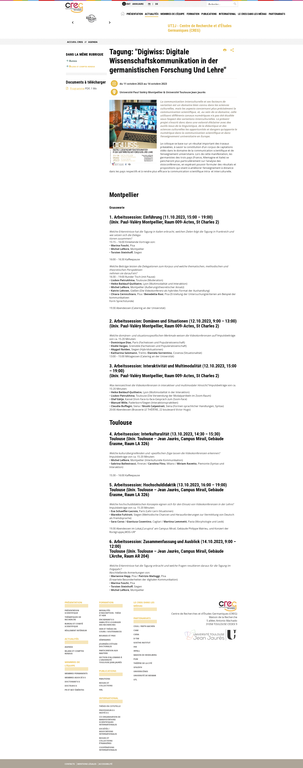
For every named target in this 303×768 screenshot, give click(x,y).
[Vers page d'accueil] (74, 7)
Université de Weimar (145, 675)
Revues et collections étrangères (106, 741)
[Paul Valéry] (91, 18)
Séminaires (105, 639)
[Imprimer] (224, 50)
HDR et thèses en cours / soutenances (110, 630)
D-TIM (136, 638)
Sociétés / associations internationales (108, 731)
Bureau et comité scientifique (74, 625)
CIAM (136, 630)
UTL (135, 679)
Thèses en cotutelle (110, 706)
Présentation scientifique (72, 611)
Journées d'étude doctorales (108, 645)
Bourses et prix (107, 635)
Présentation (135, 13)
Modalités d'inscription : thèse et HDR (110, 613)
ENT (128, 4)
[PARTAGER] (232, 50)
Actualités (151, 13)
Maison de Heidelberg (145, 655)
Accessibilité (105, 764)
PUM (136, 659)
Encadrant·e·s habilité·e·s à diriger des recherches (110, 622)
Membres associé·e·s (75, 677)
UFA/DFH (138, 667)
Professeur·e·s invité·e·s (107, 711)
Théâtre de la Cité (143, 663)
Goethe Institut (142, 642)
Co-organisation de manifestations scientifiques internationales (109, 721)
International (227, 13)
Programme (77, 88)
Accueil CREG (75, 41)
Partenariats (277, 13)
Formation (193, 13)
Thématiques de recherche (73, 618)
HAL (101, 689)
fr (149, 4)
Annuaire (137, 4)
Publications (209, 13)
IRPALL (137, 651)
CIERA (136, 634)
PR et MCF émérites (74, 690)
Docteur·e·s (71, 685)
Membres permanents (76, 673)
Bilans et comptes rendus (82, 66)
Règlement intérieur (76, 630)
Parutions (104, 678)
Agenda (93, 41)
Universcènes (141, 671)
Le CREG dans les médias (252, 13)
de (156, 4)
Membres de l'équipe (172, 13)
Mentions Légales (86, 764)
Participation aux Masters (108, 651)
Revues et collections (106, 684)
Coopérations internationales (108, 748)
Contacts (70, 764)
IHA (135, 646)
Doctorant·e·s (72, 681)
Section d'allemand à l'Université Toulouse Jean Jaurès (110, 660)
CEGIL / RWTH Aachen (144, 626)
